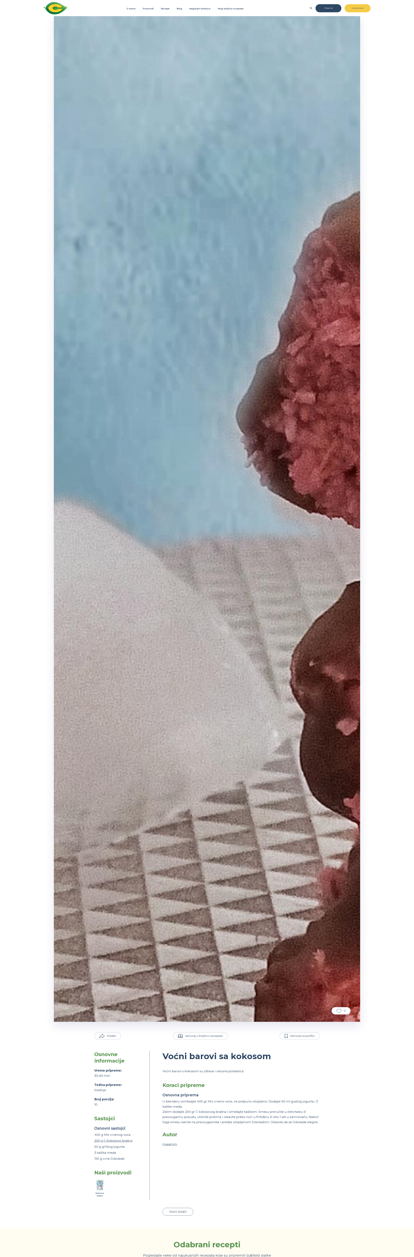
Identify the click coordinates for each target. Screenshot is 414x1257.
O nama (131, 8)
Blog (179, 8)
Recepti (165, 8)
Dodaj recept (358, 8)
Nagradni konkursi (200, 8)
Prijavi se (328, 8)
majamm (170, 1144)
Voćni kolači (178, 1212)
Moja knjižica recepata (231, 8)
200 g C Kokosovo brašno (113, 1141)
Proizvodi (148, 8)
